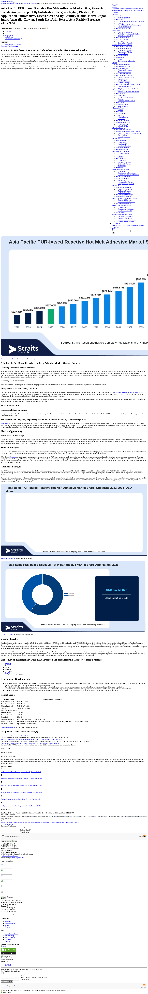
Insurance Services (124, 66)
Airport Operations (124, 18)
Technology (122, 166)
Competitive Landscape (56, 822)
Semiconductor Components (127, 220)
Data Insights (116, 223)
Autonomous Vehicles (125, 52)
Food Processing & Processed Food (129, 133)
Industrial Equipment (124, 176)
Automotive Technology (125, 50)
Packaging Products (124, 191)
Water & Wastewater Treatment (128, 88)
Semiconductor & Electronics (122, 214)
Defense (120, 23)
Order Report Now (17, 858)
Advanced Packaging (124, 187)
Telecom (120, 167)
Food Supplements (124, 137)
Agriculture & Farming (125, 32)
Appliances (121, 93)
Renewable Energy (124, 124)
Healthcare (116, 139)
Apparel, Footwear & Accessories (128, 92)
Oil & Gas (121, 119)
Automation (121, 171)
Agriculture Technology (125, 36)
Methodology (9, 37)
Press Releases (116, 225)
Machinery (121, 180)
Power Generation (124, 122)
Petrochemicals (6, 423)
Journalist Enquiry (10, 937)
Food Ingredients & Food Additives (129, 131)
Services (114, 7)
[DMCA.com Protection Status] (8, 954)
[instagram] (6, 965)
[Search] (113, 233)
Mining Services (123, 117)
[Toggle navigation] (14, 2)
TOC (6, 33)
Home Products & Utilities (126, 101)
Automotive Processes (125, 46)
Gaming (120, 99)
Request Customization (8, 558)
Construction (122, 207)
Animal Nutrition (123, 37)
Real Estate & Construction (122, 205)
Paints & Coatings (123, 83)
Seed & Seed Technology (126, 43)
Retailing (121, 102)
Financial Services (124, 64)
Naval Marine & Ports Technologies (129, 25)
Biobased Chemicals (124, 74)
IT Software (122, 160)
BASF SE (8, 664)
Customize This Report (8, 727)
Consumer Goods (118, 90)
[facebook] (10, 965)
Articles (142, 225)
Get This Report (6, 824)
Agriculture (116, 30)
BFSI (115, 63)
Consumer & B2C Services (126, 202)
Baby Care (121, 95)
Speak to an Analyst (7, 634)
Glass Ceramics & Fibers (126, 77)
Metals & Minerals (124, 81)
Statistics (133, 225)
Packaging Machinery (125, 189)
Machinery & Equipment (121, 169)
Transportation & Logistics (126, 61)
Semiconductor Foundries (126, 222)
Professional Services (124, 203)
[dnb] (3, 946)
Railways (121, 59)
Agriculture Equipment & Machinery (129, 34)
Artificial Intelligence (124, 153)
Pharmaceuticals (123, 149)
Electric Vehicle (123, 55)
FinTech (120, 157)
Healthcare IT (122, 144)
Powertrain (121, 57)
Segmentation (9, 35)
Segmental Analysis (30, 822)
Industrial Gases (123, 79)
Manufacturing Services (125, 182)
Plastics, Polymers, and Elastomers (129, 84)
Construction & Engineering (127, 173)
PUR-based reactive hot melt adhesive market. (128, 392)
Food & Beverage (119, 128)
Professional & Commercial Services (125, 198)
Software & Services (124, 164)
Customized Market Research (121, 9)
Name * (22, 828)
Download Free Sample (12, 39)
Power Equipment (123, 120)
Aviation (120, 19)
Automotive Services (124, 48)
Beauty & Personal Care (125, 97)
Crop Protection (123, 39)
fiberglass (13, 457)
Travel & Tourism (123, 106)
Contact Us (115, 227)
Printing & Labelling (124, 196)
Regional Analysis (43, 822)
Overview (8, 31)
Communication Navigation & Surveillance (131, 21)
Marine (120, 115)
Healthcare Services (124, 146)
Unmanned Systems (124, 28)
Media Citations (10, 923)
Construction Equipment (126, 209)
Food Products (122, 135)
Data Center (122, 155)
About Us (115, 5)
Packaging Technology (125, 194)
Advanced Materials (124, 72)
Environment (122, 113)
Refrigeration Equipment (126, 184)
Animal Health (122, 140)
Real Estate (121, 213)
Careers (7, 941)
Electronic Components (125, 216)
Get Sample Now (7, 841)
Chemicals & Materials (120, 68)
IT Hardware (122, 158)
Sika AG (7, 673)
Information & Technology (121, 151)
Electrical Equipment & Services (128, 175)
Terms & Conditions (11, 934)
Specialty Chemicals (124, 86)
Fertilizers (121, 41)
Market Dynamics (18, 822)
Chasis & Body (123, 54)
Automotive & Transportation (122, 45)
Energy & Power (118, 108)
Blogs (138, 225)
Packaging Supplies (124, 193)
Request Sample (6, 858)
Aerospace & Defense (120, 16)
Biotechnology (122, 142)
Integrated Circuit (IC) (125, 218)
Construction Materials (125, 211)
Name (22, 975)
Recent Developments (72, 822)
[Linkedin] (9, 965)
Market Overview (6, 822)
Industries (115, 14)
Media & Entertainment (125, 162)
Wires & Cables (123, 126)
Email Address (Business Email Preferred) (34, 977)
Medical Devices (123, 148)
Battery (120, 110)
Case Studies (126, 225)
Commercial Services (124, 200)
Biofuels (120, 111)
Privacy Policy (9, 936)
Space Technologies (124, 27)
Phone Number (24, 832)
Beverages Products (124, 129)
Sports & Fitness (123, 104)
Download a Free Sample (9, 359)
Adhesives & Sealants (125, 70)
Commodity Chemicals (125, 75)
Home (3, 3)
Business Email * (25, 830)
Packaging (116, 185)
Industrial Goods (123, 178)
